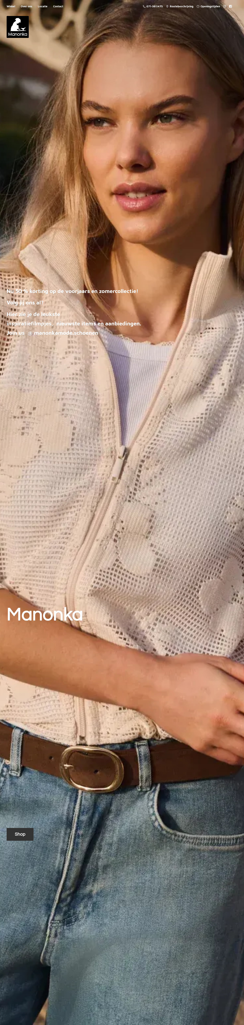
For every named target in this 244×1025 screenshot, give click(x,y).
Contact (58, 6)
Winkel (11, 6)
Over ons (26, 6)
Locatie (42, 6)
